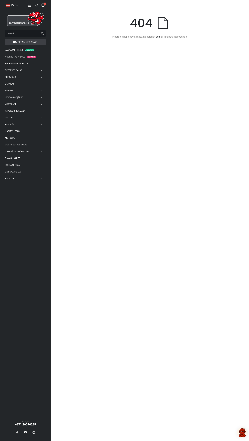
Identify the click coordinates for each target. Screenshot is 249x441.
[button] (12, 5)
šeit (158, 36)
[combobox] (25, 33)
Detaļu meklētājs (27, 42)
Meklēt (42, 33)
